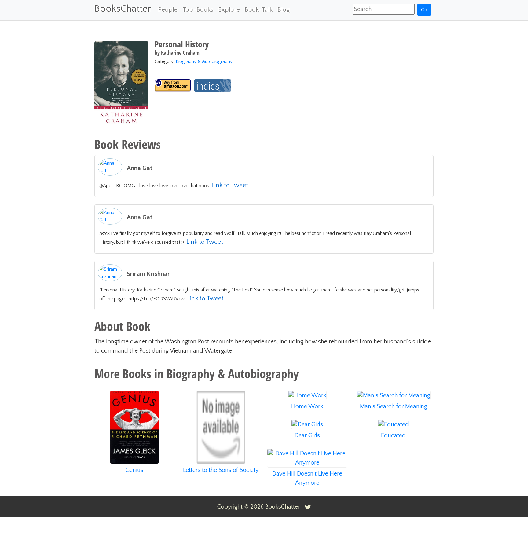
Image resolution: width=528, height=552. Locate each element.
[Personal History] (173, 85)
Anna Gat (139, 168)
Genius (134, 470)
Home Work (307, 406)
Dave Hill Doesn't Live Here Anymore (307, 478)
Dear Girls (307, 435)
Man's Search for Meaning (393, 406)
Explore (229, 9)
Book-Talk (259, 9)
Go (424, 10)
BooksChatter (122, 8)
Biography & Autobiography (204, 61)
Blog (283, 9)
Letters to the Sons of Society (220, 470)
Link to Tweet (229, 185)
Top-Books (197, 9)
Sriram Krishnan (149, 273)
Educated (393, 435)
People (168, 9)
